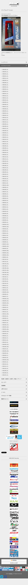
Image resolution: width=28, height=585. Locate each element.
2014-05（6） (5, 353)
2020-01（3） (5, 204)
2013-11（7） (5, 366)
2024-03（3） (5, 113)
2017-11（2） (5, 261)
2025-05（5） (5, 86)
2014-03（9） (5, 357)
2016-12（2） (5, 285)
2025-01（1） (5, 93)
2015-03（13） (6, 331)
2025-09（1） (5, 80)
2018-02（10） (6, 254)
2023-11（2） (5, 119)
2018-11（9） (5, 235)
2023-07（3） (5, 128)
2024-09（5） (5, 102)
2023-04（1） (5, 134)
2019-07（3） (5, 217)
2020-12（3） (5, 180)
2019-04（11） (6, 224)
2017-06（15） (6, 272)
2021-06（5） (5, 169)
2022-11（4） (5, 141)
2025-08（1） (5, 82)
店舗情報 (3, 385)
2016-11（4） (5, 287)
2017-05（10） (6, 274)
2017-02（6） (5, 281)
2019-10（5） (5, 211)
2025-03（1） (5, 91)
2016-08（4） (5, 294)
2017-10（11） (6, 263)
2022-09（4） (5, 145)
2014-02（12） (6, 359)
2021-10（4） (5, 161)
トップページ (4, 62)
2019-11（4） (5, 209)
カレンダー (3, 382)
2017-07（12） (6, 270)
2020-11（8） (5, 182)
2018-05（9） (5, 248)
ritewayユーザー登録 (6, 395)
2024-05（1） (5, 110)
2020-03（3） (5, 200)
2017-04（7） (5, 276)
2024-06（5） (5, 108)
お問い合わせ (4, 388)
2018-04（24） (6, 250)
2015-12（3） (5, 311)
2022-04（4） (5, 152)
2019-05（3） (5, 222)
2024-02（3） (5, 115)
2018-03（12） (6, 252)
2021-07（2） (5, 167)
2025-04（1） (5, 89)
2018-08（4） (5, 241)
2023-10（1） (5, 121)
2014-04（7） (5, 355)
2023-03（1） (5, 137)
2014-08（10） (6, 346)
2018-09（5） (5, 239)
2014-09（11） (6, 344)
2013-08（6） (5, 372)
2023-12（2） (5, 117)
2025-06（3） (5, 84)
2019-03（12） (6, 226)
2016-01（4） (5, 309)
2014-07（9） (5, 348)
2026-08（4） (5, 69)
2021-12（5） (5, 156)
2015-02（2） (5, 333)
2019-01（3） (5, 230)
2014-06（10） (6, 350)
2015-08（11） (6, 320)
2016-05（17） (6, 300)
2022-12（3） (5, 139)
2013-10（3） (5, 368)
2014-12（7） (5, 337)
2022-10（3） (5, 143)
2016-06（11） (6, 298)
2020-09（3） (5, 187)
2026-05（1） (5, 71)
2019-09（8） (5, 213)
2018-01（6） (5, 257)
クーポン (3, 392)
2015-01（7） (5, 335)
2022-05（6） (5, 150)
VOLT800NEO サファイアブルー (9, 15)
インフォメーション (6, 65)
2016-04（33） (6, 302)
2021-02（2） (5, 178)
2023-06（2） (5, 130)
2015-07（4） (5, 322)
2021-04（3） (5, 174)
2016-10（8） (5, 289)
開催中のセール (4, 398)
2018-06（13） (6, 246)
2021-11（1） (5, 158)
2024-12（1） (5, 95)
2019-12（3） (5, 206)
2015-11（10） (6, 313)
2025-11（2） (5, 78)
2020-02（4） (5, 202)
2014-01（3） (5, 361)
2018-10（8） (5, 237)
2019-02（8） (5, 228)
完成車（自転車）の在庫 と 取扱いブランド (11, 378)
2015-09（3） (5, 318)
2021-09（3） (5, 163)
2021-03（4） (5, 176)
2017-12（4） (5, 259)
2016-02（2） (5, 307)
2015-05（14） (6, 326)
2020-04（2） (5, 198)
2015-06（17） (6, 324)
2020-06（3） (5, 193)
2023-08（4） (5, 126)
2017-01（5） (5, 283)
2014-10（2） (5, 342)
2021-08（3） (5, 165)
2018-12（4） (5, 233)
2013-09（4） (5, 370)
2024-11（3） (5, 97)
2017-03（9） (5, 278)
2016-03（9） (5, 305)
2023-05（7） (5, 132)
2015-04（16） (6, 329)
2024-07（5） (5, 106)
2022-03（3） (5, 154)
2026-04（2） (5, 73)
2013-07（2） (5, 374)
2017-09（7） (5, 265)
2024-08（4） (5, 104)
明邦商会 (11, 573)
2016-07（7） (5, 296)
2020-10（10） (6, 185)
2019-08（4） (5, 215)
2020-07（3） (5, 191)
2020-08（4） (5, 189)
